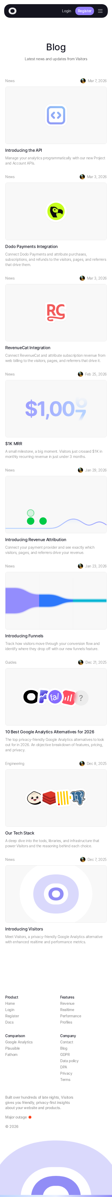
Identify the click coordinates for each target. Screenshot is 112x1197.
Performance (70, 1016)
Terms (65, 1079)
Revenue (67, 1003)
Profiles (66, 1022)
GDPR (65, 1054)
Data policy (69, 1061)
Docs (9, 1022)
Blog (63, 1048)
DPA (63, 1067)
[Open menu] (100, 11)
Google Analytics (19, 1042)
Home (10, 1003)
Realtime (67, 1009)
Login (66, 11)
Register (84, 11)
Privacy (66, 1073)
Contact (66, 1042)
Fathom (11, 1054)
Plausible (12, 1048)
